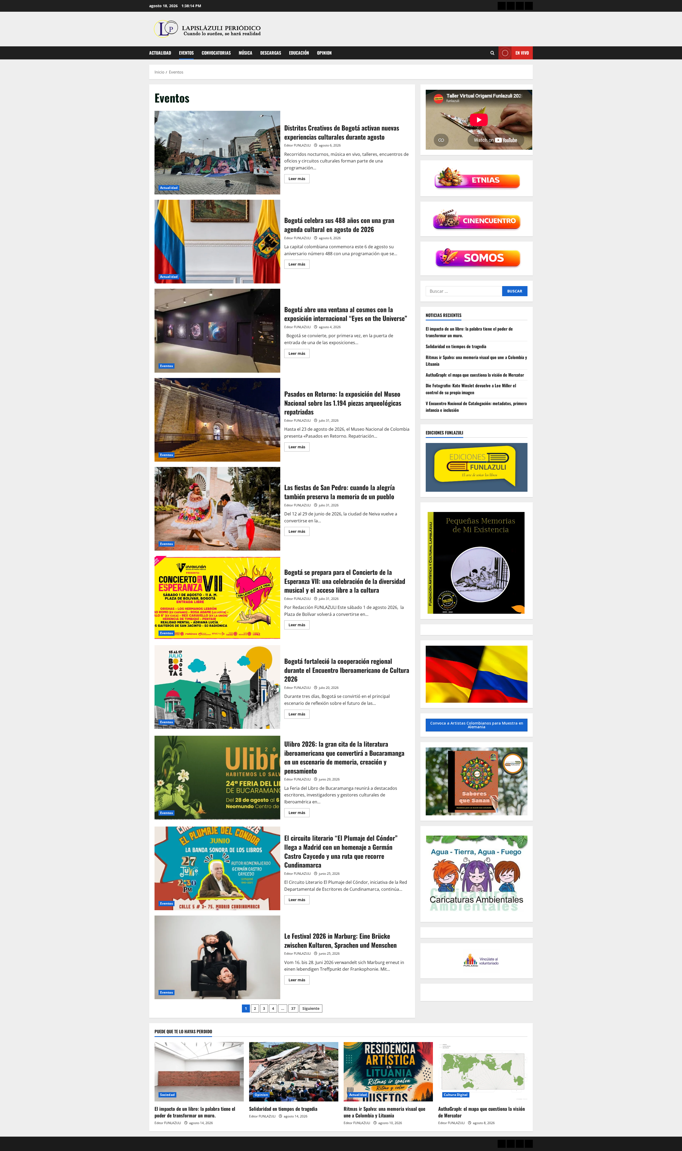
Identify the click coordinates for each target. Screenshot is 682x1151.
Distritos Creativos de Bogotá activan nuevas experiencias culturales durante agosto (217, 152)
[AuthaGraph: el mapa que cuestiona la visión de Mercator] (482, 1071)
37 (293, 1008)
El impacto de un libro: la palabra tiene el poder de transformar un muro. (195, 1112)
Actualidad (160, 53)
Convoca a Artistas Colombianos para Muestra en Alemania (476, 725)
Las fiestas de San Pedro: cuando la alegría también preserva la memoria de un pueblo (217, 509)
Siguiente (310, 1008)
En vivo (522, 53)
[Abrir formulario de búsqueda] (492, 53)
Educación (299, 53)
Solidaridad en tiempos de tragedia (456, 346)
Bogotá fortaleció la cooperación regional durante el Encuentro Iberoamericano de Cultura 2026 (217, 687)
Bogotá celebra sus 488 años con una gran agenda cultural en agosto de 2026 (217, 241)
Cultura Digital (456, 1094)
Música (245, 53)
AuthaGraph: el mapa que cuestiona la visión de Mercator (475, 375)
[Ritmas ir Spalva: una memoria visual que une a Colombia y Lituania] (388, 1071)
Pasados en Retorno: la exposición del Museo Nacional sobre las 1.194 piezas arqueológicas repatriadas (217, 420)
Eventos (186, 53)
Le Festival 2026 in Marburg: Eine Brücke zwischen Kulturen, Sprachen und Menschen (217, 957)
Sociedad (167, 1094)
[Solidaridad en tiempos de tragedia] (293, 1071)
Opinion (324, 53)
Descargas (270, 53)
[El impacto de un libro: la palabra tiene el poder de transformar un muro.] (199, 1071)
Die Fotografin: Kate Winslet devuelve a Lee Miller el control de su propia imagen (471, 389)
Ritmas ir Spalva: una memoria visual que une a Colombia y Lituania (384, 1112)
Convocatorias (216, 53)
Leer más (299, 179)
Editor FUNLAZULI (297, 145)
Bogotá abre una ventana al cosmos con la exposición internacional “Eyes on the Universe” (217, 330)
